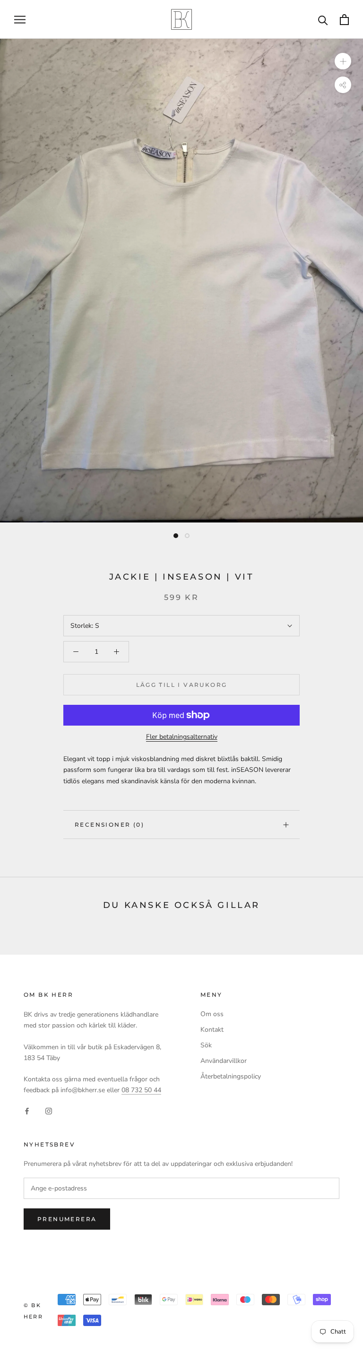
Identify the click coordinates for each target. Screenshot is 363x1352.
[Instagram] (48, 1110)
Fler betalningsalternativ (181, 736)
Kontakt (212, 1029)
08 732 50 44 (141, 1090)
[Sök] (323, 20)
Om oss (212, 1014)
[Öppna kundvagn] (344, 19)
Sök (206, 1045)
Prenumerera (66, 1219)
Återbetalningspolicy (230, 1076)
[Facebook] (27, 1110)
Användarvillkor (223, 1060)
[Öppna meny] (20, 20)
